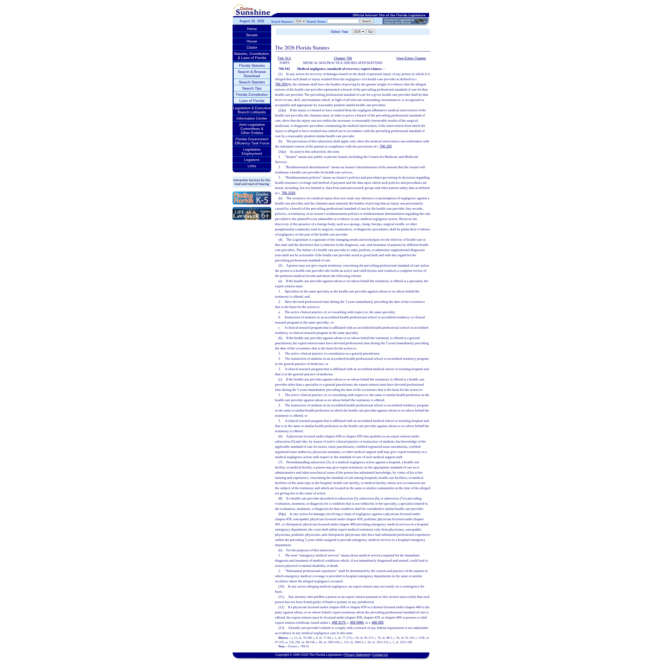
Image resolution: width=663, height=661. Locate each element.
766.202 (281, 84)
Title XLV (284, 58)
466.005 (378, 623)
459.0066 (357, 623)
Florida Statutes (252, 65)
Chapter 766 (343, 58)
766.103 (386, 146)
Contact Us (380, 655)
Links (252, 166)
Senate (252, 35)
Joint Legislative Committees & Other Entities (252, 128)
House (252, 41)
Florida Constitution (252, 94)
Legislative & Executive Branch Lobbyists (252, 110)
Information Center (251, 118)
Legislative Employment (252, 151)
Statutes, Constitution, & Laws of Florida (252, 56)
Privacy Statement (357, 655)
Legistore (252, 160)
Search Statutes (252, 82)
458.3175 (338, 623)
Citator (252, 47)
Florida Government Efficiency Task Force (252, 141)
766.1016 (288, 193)
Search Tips (252, 88)
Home (252, 29)
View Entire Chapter (411, 58)
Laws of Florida (251, 101)
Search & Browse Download (252, 74)
